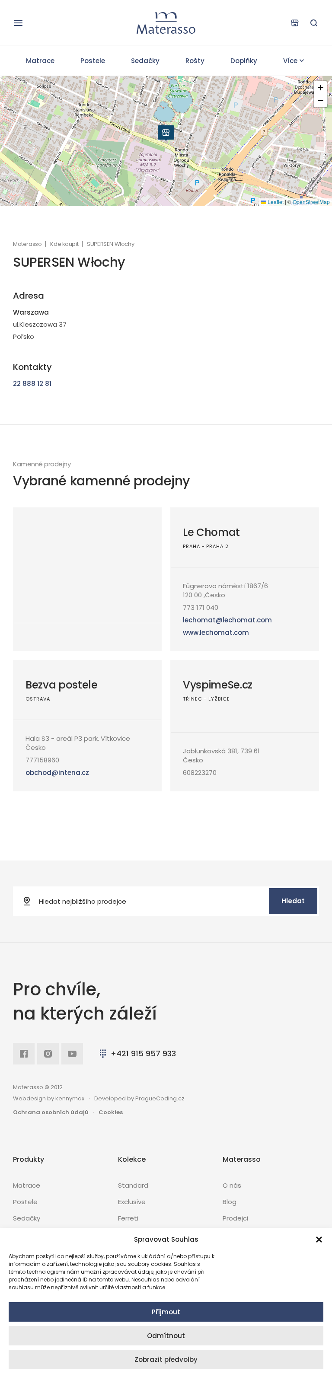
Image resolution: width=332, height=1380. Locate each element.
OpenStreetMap (311, 201)
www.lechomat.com (216, 632)
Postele (92, 60)
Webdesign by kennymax (48, 1098)
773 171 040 (200, 607)
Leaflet (275, 201)
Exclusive (132, 1201)
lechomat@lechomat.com (227, 620)
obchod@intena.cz (57, 772)
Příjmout (166, 1311)
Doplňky (243, 60)
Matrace (40, 60)
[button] (319, 1239)
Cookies (111, 1112)
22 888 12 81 (32, 383)
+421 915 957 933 (143, 1053)
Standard (133, 1185)
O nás (232, 1185)
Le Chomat (211, 532)
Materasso (27, 244)
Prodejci (235, 1218)
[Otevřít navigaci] (18, 22)
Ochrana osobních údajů (51, 1112)
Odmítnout (166, 1335)
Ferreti (128, 1218)
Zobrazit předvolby (166, 1359)
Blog (229, 1201)
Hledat (293, 900)
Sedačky (145, 60)
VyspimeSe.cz (217, 685)
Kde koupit (64, 244)
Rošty (194, 60)
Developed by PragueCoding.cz (139, 1098)
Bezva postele (62, 685)
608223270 (200, 772)
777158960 (42, 760)
